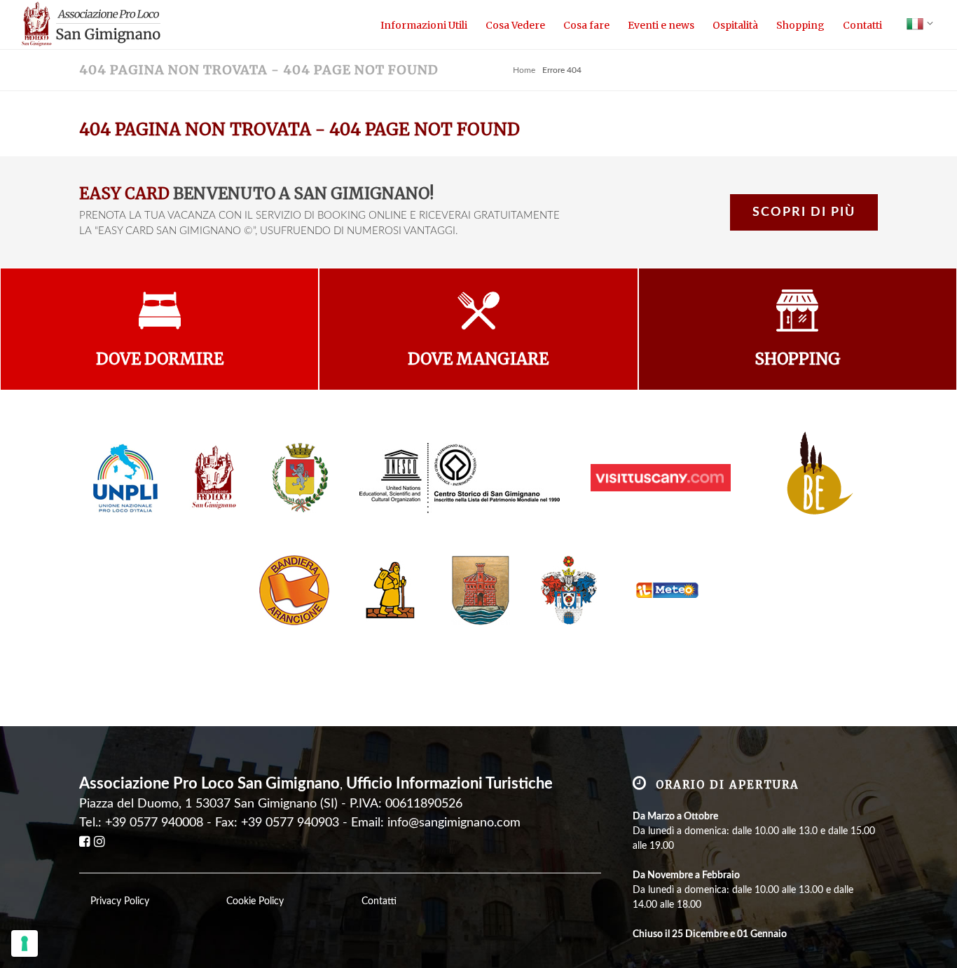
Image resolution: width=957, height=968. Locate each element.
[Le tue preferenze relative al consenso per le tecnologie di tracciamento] (24, 943)
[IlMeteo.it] (663, 589)
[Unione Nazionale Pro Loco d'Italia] (125, 477)
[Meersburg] (480, 589)
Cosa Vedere (515, 25)
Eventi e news (661, 25)
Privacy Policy (119, 901)
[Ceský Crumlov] (569, 589)
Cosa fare (586, 25)
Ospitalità (735, 25)
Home (524, 70)
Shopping (800, 25)
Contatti (862, 25)
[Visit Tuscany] (661, 477)
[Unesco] (459, 477)
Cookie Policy (255, 901)
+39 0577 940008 (154, 822)
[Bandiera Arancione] (294, 589)
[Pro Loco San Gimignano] (215, 477)
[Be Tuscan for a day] (813, 477)
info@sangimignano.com (454, 822)
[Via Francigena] (390, 589)
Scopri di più (803, 212)
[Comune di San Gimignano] (300, 477)
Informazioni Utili (423, 25)
